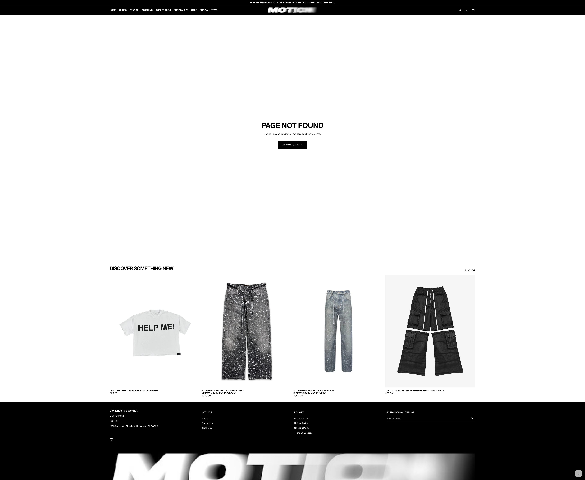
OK (472, 418)
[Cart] (473, 10)
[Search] (460, 10)
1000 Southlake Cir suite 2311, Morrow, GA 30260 (134, 426)
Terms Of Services (303, 432)
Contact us (207, 423)
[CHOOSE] (195, 382)
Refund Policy (301, 423)
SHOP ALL (470, 269)
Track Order (207, 428)
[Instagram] (111, 440)
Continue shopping (292, 144)
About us (206, 418)
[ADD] (287, 382)
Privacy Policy (301, 418)
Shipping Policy (301, 428)
